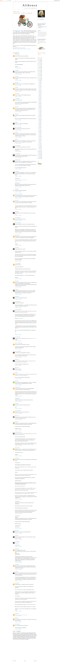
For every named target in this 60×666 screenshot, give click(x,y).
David (16, 535)
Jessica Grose (26, 48)
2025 (39, 60)
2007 (39, 154)
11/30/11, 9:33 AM (18, 294)
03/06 (39, 136)
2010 (39, 150)
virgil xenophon (17, 410)
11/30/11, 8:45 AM (18, 80)
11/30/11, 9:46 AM (18, 357)
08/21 (39, 104)
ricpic (15, 87)
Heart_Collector (17, 222)
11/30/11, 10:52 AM (18, 513)
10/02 (39, 96)
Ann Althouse (17, 145)
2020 (39, 67)
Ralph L (16, 367)
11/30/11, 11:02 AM (18, 533)
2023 (39, 63)
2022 (39, 64)
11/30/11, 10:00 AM (18, 384)
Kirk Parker (16, 624)
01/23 (39, 144)
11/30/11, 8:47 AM (18, 91)
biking (21, 48)
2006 (39, 155)
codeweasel (16, 98)
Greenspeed (16, 297)
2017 (39, 71)
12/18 (39, 82)
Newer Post (14, 660)
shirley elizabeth (17, 351)
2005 (39, 157)
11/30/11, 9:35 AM (18, 299)
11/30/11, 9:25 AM (18, 209)
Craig (15, 289)
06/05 (39, 119)
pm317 (16, 106)
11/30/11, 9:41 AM (18, 307)
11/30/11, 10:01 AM (18, 396)
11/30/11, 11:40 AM (18, 569)
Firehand (16, 171)
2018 (39, 70)
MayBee (16, 211)
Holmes (16, 613)
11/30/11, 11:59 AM (18, 580)
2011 (39, 79)
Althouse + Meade (17, 48)
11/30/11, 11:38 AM (18, 562)
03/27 (39, 132)
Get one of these (20, 318)
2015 (39, 74)
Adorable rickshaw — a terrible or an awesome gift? (22, 13)
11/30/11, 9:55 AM (18, 378)
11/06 (39, 90)
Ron (15, 122)
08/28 (39, 103)
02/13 (39, 140)
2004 (39, 158)
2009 (39, 151)
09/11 (39, 100)
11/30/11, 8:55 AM (18, 111)
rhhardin (16, 247)
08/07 (39, 107)
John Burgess (16, 387)
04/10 (39, 130)
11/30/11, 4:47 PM (18, 615)
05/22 (39, 122)
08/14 (39, 106)
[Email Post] (24, 47)
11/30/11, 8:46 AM (18, 85)
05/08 (39, 124)
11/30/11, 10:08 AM (18, 419)
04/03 (39, 131)
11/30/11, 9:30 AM (18, 232)
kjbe (15, 132)
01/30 (39, 143)
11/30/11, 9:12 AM (18, 176)
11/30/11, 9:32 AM (18, 278)
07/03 (39, 114)
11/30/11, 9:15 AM (18, 186)
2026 (39, 59)
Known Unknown (17, 127)
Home (25, 660)
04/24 (39, 127)
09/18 (39, 99)
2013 (39, 77)
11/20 (39, 87)
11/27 (39, 86)
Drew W (16, 93)
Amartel (16, 548)
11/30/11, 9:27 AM (18, 215)
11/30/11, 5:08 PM (18, 628)
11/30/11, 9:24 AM (18, 197)
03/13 (39, 135)
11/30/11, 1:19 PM (18, 611)
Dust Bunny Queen (17, 309)
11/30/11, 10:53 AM (18, 528)
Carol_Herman (17, 217)
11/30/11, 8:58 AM (18, 119)
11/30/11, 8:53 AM (18, 96)
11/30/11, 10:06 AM (18, 408)
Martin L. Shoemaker (18, 194)
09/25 (39, 98)
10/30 (39, 91)
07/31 (39, 108)
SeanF (16, 76)
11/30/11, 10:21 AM (18, 455)
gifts (22, 48)
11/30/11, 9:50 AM (18, 365)
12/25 (39, 81)
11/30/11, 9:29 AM (18, 220)
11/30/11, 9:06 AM (18, 143)
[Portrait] (41, 17)
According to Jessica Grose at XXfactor (18, 30)
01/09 (39, 147)
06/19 (39, 116)
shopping (29, 48)
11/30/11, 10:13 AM (18, 445)
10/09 (39, 95)
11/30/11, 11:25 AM (18, 546)
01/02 (39, 148)
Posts (39, 54)
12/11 (39, 83)
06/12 (39, 118)
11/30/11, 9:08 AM (18, 157)
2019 (39, 68)
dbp (15, 139)
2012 (39, 78)
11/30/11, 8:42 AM (18, 67)
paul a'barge (16, 541)
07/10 (39, 112)
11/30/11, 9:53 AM (18, 370)
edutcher (16, 458)
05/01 (39, 126)
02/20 (39, 139)
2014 (39, 75)
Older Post (35, 660)
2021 (39, 66)
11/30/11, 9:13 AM (18, 180)
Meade (16, 403)
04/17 (39, 128)
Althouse (30, 5)
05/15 (39, 123)
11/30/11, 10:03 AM (18, 401)
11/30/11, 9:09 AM (18, 168)
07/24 (39, 110)
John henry (16, 54)
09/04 (39, 102)
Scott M (16, 70)
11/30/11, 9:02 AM (18, 137)
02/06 (39, 141)
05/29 (39, 120)
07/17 (39, 111)
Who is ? (41, 19)
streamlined (27, 251)
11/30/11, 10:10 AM (18, 429)
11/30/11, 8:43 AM (18, 74)
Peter (15, 571)
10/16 (39, 94)
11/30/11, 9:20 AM (18, 191)
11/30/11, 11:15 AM (18, 539)
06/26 (39, 115)
